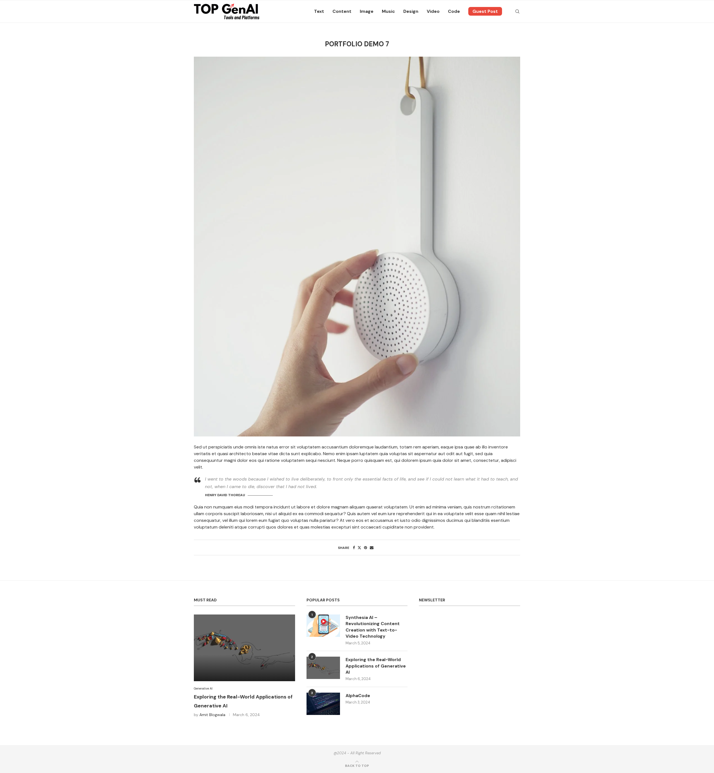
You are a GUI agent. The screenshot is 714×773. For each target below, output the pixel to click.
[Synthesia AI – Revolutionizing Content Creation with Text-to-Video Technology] (323, 625)
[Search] (517, 11)
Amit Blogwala (212, 714)
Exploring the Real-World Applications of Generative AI (376, 666)
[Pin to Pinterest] (365, 547)
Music (388, 11)
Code (454, 11)
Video (433, 11)
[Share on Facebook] (354, 547)
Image (366, 11)
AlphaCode (358, 695)
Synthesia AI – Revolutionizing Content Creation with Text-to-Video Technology (373, 626)
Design (410, 11)
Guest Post (485, 11)
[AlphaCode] (323, 704)
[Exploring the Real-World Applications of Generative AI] (244, 647)
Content (341, 11)
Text (319, 11)
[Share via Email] (371, 547)
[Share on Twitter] (359, 547)
